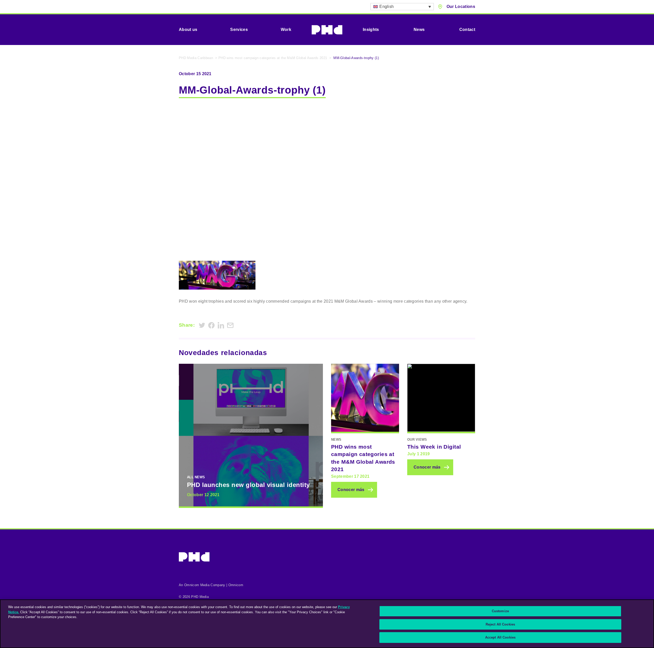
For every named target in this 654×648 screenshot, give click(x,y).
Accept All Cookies (500, 637)
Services (239, 29)
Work (286, 29)
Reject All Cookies (500, 624)
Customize (500, 611)
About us (188, 29)
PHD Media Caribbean (196, 58)
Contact (467, 29)
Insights (371, 29)
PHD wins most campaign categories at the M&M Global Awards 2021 (272, 58)
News (419, 29)
